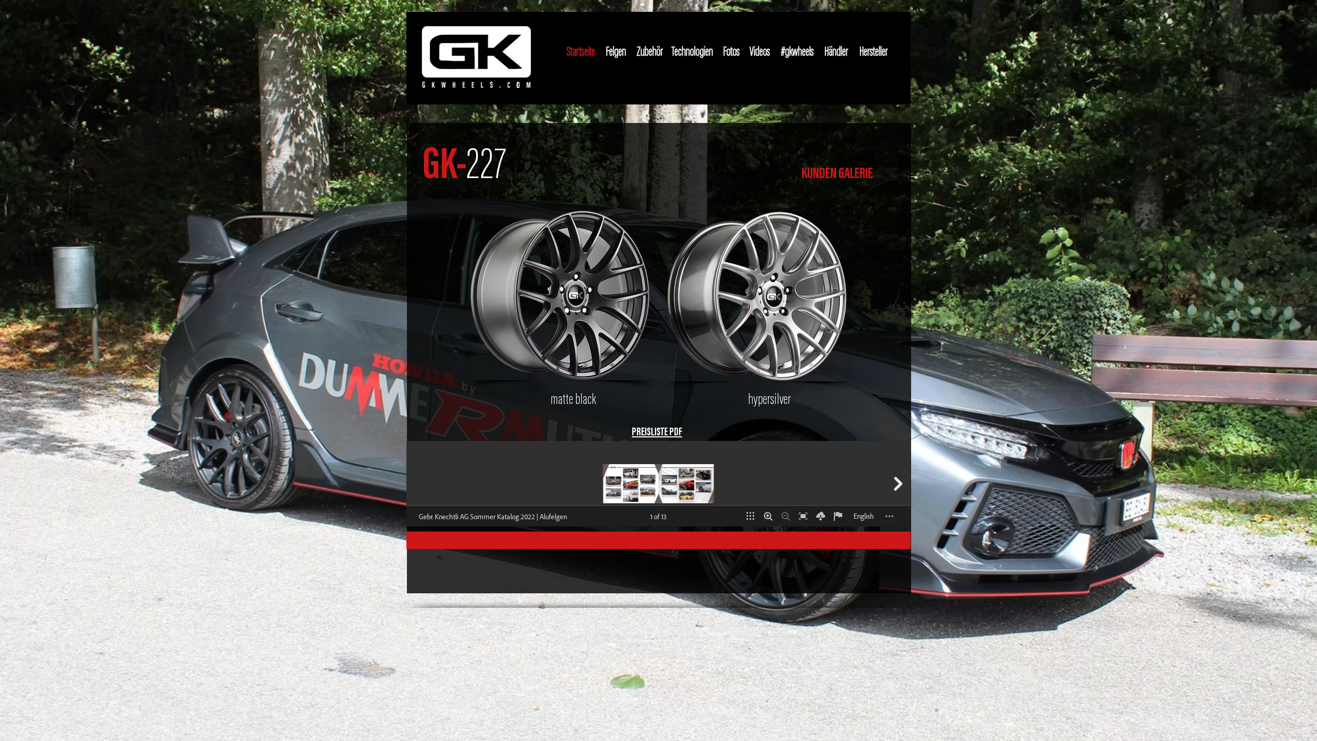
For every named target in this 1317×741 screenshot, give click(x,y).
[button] (560, 295)
